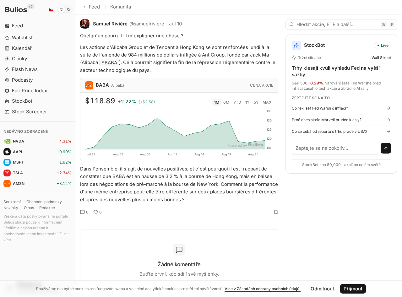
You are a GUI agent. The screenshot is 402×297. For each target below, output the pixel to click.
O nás (29, 207)
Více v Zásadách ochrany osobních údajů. (263, 288)
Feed (94, 7)
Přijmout (353, 289)
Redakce (47, 207)
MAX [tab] (267, 102)
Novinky (10, 207)
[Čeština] (51, 9)
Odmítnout (322, 289)
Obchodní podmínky (44, 201)
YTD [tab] (237, 102)
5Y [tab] (256, 102)
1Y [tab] (247, 102)
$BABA (109, 62)
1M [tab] (216, 102)
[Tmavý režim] (65, 9)
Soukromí (12, 201)
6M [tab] (226, 102)
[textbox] (335, 148)
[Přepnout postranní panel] (75, 148)
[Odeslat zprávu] (386, 148)
